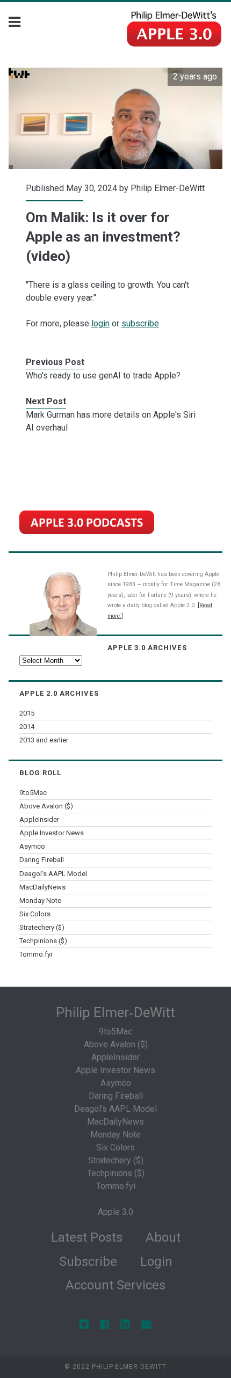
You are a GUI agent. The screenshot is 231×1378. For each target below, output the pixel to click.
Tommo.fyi (35, 954)
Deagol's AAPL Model (53, 874)
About (163, 1237)
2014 (26, 727)
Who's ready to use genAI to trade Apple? (103, 375)
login (100, 323)
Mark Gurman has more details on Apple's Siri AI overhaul (111, 421)
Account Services (115, 1285)
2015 (26, 713)
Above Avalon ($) (46, 806)
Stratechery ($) (41, 927)
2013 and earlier (43, 740)
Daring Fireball (41, 860)
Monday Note (40, 900)
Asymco (32, 846)
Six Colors (34, 914)
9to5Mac (33, 793)
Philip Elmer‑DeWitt (115, 1012)
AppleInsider (39, 819)
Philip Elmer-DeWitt (168, 188)
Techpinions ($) (43, 941)
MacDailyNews (42, 887)
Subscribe (88, 1261)
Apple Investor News (51, 833)
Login (156, 1261)
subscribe (140, 323)
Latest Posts (86, 1237)
